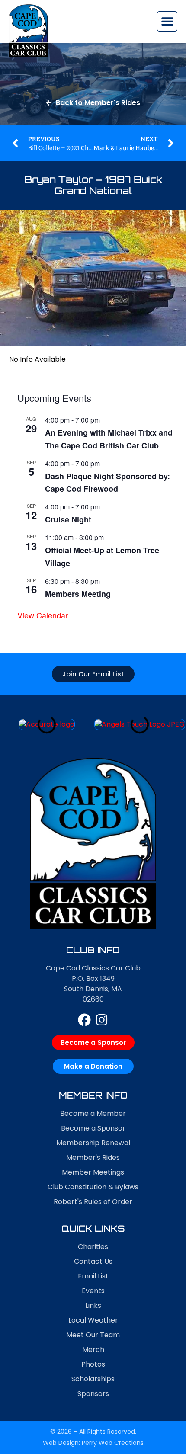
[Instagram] (101, 1019)
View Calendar (42, 615)
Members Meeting (78, 593)
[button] (167, 21)
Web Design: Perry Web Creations (93, 1442)
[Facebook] (84, 1019)
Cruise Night (68, 519)
